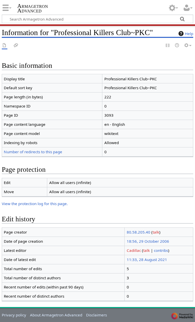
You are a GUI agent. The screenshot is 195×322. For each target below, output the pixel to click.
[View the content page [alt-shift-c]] (4, 46)
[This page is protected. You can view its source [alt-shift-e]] (168, 46)
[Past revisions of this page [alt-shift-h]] (177, 46)
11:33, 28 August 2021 (147, 259)
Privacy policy (14, 314)
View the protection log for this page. (35, 203)
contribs (161, 250)
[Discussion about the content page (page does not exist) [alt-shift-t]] (16, 46)
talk (156, 232)
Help (189, 33)
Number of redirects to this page (33, 151)
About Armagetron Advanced (56, 314)
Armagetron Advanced (32, 8)
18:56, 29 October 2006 (148, 241)
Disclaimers (96, 314)
